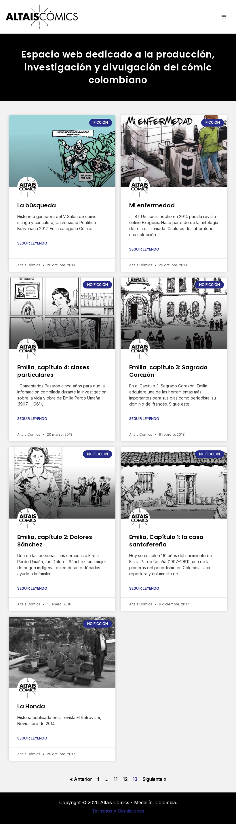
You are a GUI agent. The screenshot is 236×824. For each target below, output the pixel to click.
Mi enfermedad (152, 205)
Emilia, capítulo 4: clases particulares (53, 371)
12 (125, 779)
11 (116, 779)
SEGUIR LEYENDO (32, 243)
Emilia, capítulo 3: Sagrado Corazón (168, 371)
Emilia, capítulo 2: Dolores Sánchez (54, 540)
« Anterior (81, 779)
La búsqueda (36, 205)
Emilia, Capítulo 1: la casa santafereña (166, 540)
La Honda (31, 706)
